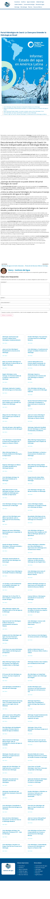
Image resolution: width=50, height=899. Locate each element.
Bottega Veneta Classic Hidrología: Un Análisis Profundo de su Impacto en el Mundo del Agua (37, 610)
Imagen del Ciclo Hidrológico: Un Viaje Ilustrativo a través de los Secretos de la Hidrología (11, 768)
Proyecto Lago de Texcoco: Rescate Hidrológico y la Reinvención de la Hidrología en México (25, 114)
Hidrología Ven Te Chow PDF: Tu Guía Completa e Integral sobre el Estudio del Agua (11, 597)
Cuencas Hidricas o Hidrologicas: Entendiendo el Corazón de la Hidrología (36, 597)
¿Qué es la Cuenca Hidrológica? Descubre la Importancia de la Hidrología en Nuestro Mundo (36, 416)
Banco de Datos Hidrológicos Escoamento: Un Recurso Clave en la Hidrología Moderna (11, 819)
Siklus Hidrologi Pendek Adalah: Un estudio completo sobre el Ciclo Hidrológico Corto (24, 111)
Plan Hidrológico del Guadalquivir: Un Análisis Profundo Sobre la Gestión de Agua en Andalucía (11, 729)
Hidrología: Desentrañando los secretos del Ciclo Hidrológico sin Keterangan (11, 560)
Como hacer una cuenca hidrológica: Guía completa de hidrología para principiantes (12, 650)
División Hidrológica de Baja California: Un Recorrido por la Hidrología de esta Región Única (36, 560)
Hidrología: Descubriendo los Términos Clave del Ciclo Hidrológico (10, 780)
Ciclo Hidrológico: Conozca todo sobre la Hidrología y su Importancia (36, 622)
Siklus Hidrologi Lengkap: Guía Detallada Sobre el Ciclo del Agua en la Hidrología (12, 610)
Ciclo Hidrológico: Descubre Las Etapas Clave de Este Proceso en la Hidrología (12, 846)
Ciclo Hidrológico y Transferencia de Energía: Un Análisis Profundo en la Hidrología (38, 350)
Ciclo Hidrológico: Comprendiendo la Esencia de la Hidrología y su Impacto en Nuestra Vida (37, 846)
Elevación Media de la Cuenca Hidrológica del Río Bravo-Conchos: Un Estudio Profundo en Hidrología (37, 755)
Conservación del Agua (29, 4)
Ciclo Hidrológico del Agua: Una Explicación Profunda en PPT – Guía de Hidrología (12, 832)
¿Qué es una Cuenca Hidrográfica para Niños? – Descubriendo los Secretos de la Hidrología (11, 716)
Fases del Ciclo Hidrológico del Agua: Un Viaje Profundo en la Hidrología (36, 807)
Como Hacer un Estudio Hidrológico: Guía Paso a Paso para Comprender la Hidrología (37, 768)
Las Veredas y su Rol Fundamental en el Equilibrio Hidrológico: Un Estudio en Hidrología (11, 585)
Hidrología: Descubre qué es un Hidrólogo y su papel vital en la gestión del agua (10, 755)
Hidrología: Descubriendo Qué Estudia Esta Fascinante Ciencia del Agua (12, 793)
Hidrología (16, 7)
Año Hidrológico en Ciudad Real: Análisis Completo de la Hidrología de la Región (37, 675)
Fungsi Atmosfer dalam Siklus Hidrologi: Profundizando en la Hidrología (36, 478)
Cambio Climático (18, 4)
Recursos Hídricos (38, 7)
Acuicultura (17, 2)
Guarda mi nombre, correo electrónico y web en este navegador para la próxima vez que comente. (25, 312)
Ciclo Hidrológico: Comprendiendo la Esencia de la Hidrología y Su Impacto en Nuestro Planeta (11, 441)
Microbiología (24, 7)
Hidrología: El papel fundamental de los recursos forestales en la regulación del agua (37, 716)
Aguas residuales (31, 2)
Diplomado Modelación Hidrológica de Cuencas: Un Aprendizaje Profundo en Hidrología (37, 780)
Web (2, 307)
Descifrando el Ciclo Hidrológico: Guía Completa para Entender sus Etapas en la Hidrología (11, 402)
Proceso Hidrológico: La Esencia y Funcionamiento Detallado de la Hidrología (37, 454)
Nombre (3, 297)
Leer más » (4, 343)
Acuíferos (23, 2)
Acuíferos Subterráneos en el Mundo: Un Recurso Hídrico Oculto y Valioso (37, 650)
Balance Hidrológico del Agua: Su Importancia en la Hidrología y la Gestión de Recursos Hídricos (37, 585)
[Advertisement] (25, 18)
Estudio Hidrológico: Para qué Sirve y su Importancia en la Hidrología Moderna (37, 338)
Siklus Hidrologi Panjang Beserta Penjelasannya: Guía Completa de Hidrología (37, 441)
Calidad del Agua (40, 2)
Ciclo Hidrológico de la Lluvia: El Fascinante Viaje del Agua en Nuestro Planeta (36, 572)
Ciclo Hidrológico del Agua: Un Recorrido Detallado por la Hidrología (10, 478)
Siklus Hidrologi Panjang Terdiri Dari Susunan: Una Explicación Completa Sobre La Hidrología (11, 663)
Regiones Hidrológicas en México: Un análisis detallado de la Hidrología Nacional (11, 466)
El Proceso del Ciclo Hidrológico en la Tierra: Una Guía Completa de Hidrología (11, 675)
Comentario (4, 282)
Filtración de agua (40, 4)
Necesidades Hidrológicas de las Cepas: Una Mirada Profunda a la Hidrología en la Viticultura (37, 518)
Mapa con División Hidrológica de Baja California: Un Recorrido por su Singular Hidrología (12, 363)
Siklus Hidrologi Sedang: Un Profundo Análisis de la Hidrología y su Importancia (12, 454)
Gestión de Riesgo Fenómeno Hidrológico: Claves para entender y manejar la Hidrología (12, 546)
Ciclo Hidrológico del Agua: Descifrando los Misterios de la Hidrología (20, 112)
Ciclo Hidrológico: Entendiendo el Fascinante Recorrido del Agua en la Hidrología (12, 807)
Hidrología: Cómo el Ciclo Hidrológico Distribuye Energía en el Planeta (38, 729)
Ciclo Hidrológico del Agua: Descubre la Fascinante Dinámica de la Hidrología (22, 107)
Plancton (30, 7)
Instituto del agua (8, 870)
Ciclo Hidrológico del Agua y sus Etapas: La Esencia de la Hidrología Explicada (37, 390)
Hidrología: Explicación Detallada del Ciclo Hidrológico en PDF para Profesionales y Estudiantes (37, 429)
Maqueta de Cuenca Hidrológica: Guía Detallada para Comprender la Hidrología (12, 532)
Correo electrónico (5, 302)
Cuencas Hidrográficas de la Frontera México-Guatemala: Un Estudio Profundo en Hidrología (36, 363)
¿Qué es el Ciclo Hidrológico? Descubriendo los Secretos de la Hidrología (11, 350)
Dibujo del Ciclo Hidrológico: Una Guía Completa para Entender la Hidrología (11, 416)
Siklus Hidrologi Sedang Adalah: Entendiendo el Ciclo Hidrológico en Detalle (37, 466)
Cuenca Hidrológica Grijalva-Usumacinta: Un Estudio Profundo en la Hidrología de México (37, 505)
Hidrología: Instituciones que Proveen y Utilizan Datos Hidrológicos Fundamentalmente (11, 338)
